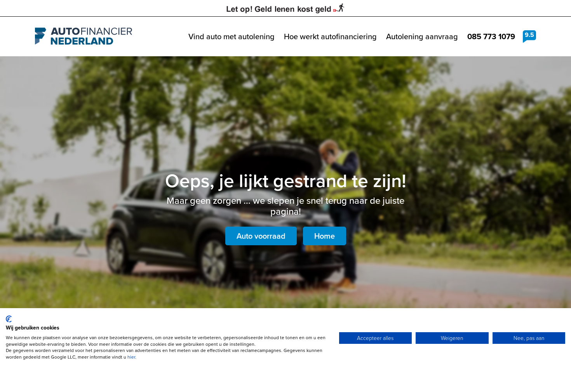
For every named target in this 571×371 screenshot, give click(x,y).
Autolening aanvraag (422, 36)
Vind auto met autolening (231, 36)
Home (324, 236)
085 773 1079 (491, 36)
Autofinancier (83, 36)
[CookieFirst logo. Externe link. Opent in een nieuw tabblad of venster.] (9, 319)
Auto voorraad (261, 236)
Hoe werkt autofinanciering (330, 36)
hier (131, 357)
